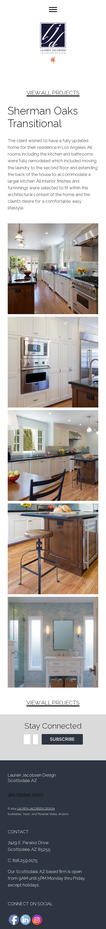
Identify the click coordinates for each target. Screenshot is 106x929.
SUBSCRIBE (62, 739)
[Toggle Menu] (53, 9)
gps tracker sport (25, 794)
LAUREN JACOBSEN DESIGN (36, 808)
